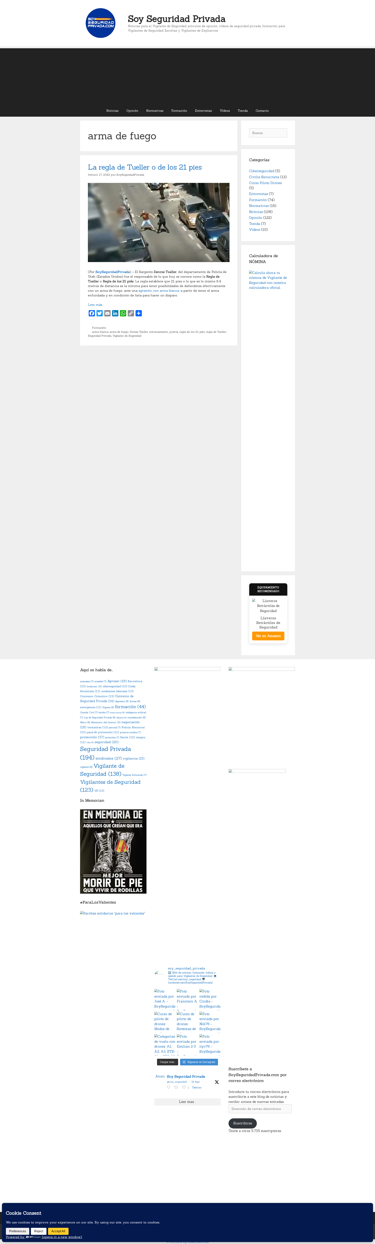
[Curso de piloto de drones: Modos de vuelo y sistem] (165, 1022)
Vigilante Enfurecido (134, 775)
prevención (108, 732)
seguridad (107, 742)
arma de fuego (119, 332)
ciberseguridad (115, 686)
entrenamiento (158, 332)
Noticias (112, 111)
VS (99, 790)
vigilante (86, 766)
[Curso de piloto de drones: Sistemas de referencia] (187, 1022)
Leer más (95, 305)
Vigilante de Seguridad (126, 335)
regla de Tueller (216, 332)
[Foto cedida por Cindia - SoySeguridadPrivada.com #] (210, 999)
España (108, 707)
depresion (122, 701)
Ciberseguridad (261, 171)
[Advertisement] (187, 75)
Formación (179, 111)
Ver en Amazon (268, 636)
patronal (115, 727)
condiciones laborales (117, 691)
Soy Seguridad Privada (177, 18)
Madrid (122, 717)
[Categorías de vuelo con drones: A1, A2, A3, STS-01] (165, 1044)
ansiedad (100, 681)
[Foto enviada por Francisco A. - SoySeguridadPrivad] (187, 999)
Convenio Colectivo (97, 696)
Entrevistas (203, 111)
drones (135, 701)
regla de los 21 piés (192, 332)
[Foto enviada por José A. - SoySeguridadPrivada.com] (165, 999)
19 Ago (195, 1081)
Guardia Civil (88, 712)
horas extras (117, 712)
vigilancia (134, 758)
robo (90, 742)
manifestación (137, 717)
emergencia (91, 707)
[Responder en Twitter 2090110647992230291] (169, 1088)
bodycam (94, 686)
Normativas (154, 111)
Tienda (243, 111)
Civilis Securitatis (264, 177)
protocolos (112, 737)
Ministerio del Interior (106, 722)
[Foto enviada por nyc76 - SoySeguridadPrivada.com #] (210, 1044)
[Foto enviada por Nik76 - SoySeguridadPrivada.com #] (210, 1022)
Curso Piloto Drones (265, 183)
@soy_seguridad (177, 1081)
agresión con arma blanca (158, 291)
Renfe (127, 737)
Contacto (262, 111)
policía (173, 332)
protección (92, 737)
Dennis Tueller (139, 332)
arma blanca (100, 332)
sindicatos (109, 758)
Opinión (132, 111)
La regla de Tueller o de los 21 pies (145, 167)
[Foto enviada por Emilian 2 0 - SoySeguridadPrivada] (187, 1044)
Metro (85, 722)
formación (130, 706)
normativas (97, 727)
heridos (103, 712)
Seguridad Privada (99, 335)
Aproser (117, 681)
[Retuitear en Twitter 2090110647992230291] (177, 1088)
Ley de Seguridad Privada (100, 717)
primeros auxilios (130, 732)
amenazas (86, 681)
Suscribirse (242, 1123)
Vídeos (225, 111)
